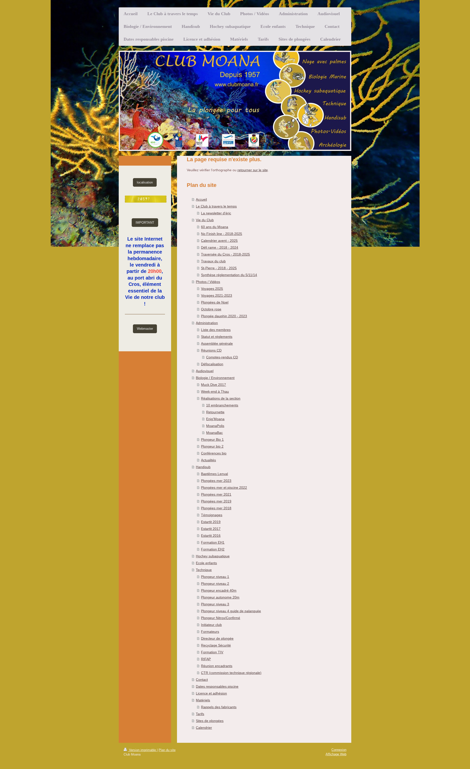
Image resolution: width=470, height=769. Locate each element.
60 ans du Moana (214, 227)
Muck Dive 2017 (213, 385)
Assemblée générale (217, 343)
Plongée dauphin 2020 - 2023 (224, 316)
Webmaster (145, 328)
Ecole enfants (206, 563)
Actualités (208, 460)
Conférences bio (213, 453)
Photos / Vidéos (208, 282)
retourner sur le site (252, 170)
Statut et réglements (216, 337)
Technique (204, 570)
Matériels (203, 700)
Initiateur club (211, 625)
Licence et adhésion (211, 693)
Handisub (203, 467)
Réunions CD (211, 350)
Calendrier (204, 728)
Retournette (215, 412)
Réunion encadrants (216, 666)
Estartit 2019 (211, 522)
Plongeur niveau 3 (215, 604)
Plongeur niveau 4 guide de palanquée (231, 611)
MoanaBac (214, 433)
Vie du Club (205, 220)
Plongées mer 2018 (216, 508)
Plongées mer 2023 (216, 481)
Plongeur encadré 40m (218, 590)
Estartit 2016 (211, 535)
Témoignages (211, 515)
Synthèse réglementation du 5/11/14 (229, 275)
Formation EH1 (212, 542)
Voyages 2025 (212, 289)
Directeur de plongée (217, 638)
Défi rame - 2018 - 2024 (219, 247)
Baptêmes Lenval (214, 474)
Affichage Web (336, 754)
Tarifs (200, 714)
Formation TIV (212, 652)
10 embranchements (222, 405)
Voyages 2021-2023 (216, 295)
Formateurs (210, 632)
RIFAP (206, 659)
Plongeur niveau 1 (215, 577)
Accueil (201, 199)
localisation (145, 182)
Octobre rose (211, 309)
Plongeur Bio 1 (212, 439)
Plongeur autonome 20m (220, 597)
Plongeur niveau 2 (215, 584)
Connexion (338, 750)
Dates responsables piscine (217, 686)
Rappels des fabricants (218, 707)
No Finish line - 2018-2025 (221, 234)
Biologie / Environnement (215, 378)
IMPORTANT (145, 222)
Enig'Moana (215, 419)
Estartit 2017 (211, 529)
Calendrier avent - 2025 (219, 241)
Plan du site (167, 750)
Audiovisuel (204, 371)
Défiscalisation (212, 364)
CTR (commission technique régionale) (231, 673)
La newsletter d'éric (216, 213)
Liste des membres (216, 330)
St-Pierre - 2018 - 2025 (219, 268)
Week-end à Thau (215, 391)
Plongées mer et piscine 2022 (224, 487)
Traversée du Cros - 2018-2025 (225, 254)
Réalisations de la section (220, 398)
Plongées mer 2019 (216, 501)
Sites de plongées (209, 721)
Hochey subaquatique (213, 556)
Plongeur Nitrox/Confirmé (220, 618)
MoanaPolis (215, 426)
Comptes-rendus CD (222, 357)
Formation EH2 (212, 549)
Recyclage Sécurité (216, 645)
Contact (202, 680)
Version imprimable (142, 750)
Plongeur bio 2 (212, 446)
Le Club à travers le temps (216, 206)
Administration (207, 323)
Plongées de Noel (214, 302)
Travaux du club (213, 261)
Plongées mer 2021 (216, 494)
